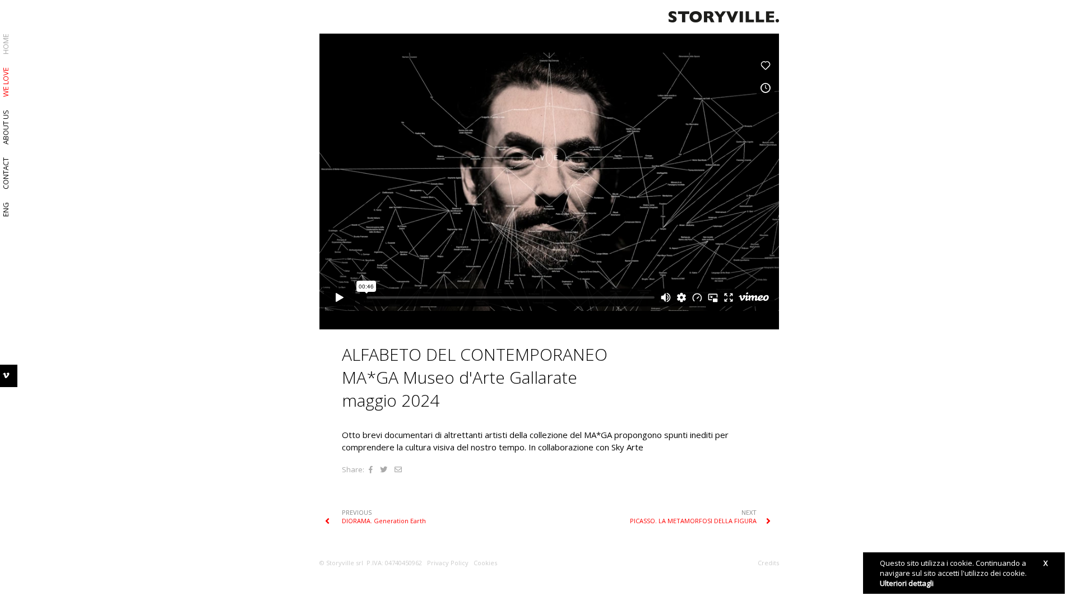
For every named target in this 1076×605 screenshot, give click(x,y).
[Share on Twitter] (383, 469)
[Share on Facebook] (371, 469)
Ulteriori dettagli (907, 583)
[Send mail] (398, 469)
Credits (768, 563)
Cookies (485, 563)
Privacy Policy (448, 563)
